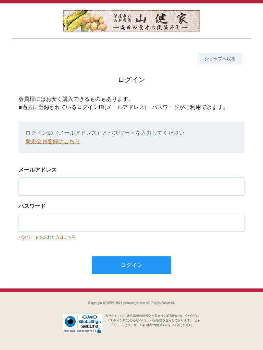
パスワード (32, 206)
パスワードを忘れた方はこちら (47, 237)
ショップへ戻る (220, 58)
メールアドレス (37, 170)
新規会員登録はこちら (52, 141)
